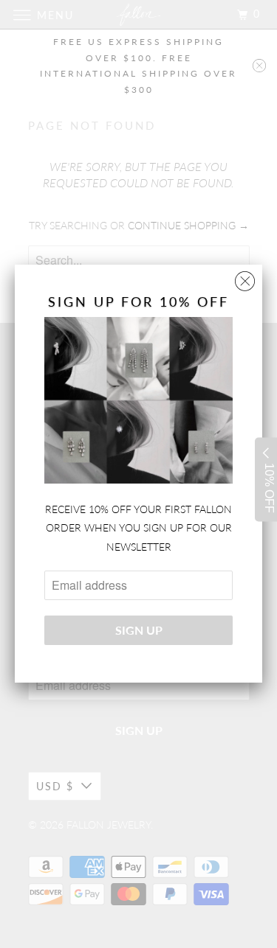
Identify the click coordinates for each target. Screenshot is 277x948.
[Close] (245, 277)
